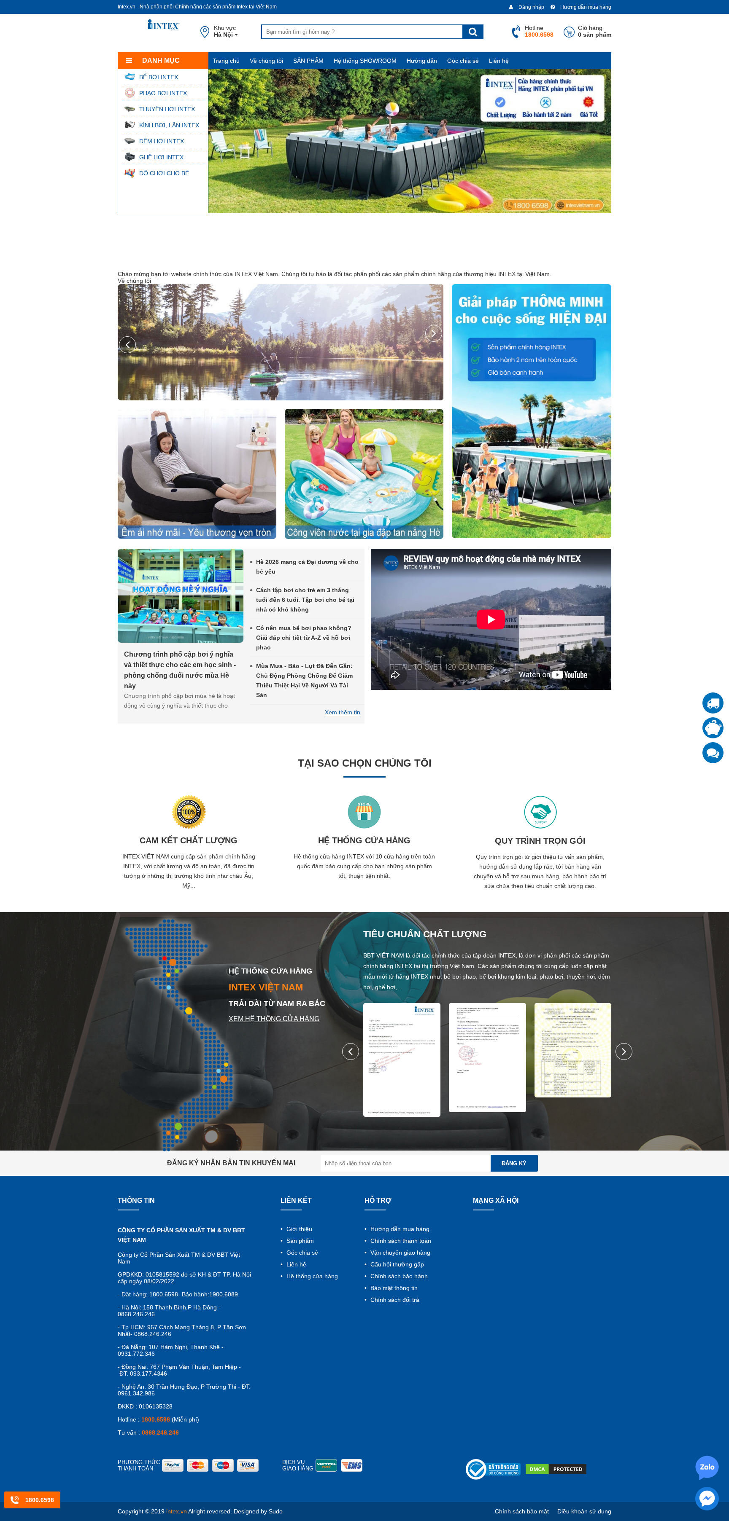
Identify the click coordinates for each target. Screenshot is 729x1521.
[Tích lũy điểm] (713, 727)
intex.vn (176, 1511)
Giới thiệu (298, 1229)
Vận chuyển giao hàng (399, 1252)
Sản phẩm (299, 1240)
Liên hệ (499, 60)
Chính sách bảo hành (398, 1276)
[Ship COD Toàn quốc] (713, 703)
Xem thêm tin (342, 712)
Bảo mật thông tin (393, 1288)
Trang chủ (226, 60)
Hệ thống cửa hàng (311, 1276)
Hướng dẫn (422, 60)
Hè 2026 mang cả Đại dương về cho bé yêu (307, 566)
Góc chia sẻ (463, 60)
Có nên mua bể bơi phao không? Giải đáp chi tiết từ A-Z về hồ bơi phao (303, 638)
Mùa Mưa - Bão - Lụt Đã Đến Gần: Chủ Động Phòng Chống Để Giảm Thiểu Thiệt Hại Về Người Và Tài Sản (304, 680)
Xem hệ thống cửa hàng (274, 1018)
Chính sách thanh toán (400, 1240)
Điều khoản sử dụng (584, 1511)
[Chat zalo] (713, 752)
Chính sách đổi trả (394, 1299)
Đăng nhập (530, 7)
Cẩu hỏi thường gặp (396, 1264)
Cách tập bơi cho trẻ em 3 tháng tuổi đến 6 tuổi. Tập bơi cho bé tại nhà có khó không (305, 600)
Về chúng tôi (266, 60)
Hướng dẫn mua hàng (585, 7)
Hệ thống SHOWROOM (365, 60)
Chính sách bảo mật (522, 1511)
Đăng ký (514, 1163)
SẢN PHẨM (308, 60)
